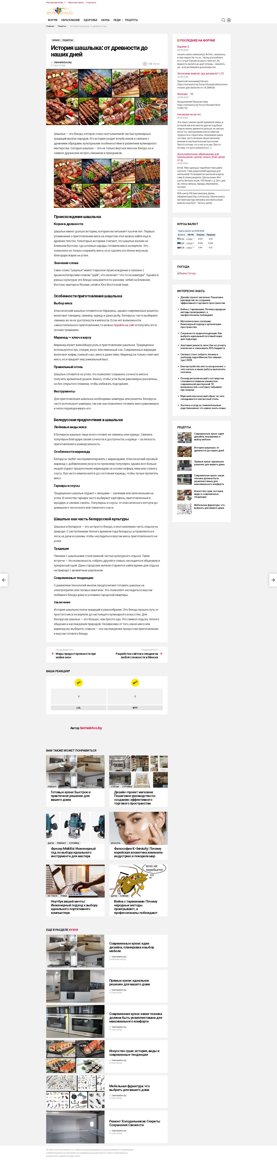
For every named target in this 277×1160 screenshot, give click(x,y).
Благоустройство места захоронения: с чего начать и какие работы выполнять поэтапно (203, 369)
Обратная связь (76, 2)
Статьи (115, 786)
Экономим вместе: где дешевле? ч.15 (200, 73)
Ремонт (52, 786)
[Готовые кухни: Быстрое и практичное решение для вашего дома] (75, 771)
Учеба (63, 895)
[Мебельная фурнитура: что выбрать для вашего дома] (75, 1091)
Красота (115, 843)
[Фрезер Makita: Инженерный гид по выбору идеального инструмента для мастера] (75, 828)
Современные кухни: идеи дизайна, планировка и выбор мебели (131, 947)
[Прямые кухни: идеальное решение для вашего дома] (75, 986)
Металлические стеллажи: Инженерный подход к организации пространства (200, 324)
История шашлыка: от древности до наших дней (209, 449)
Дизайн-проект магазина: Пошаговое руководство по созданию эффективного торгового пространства (134, 798)
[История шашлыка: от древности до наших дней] (184, 451)
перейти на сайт (124, 325)
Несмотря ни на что (189, 114)
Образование (70, 20)
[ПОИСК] (223, 20)
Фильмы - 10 (185, 94)
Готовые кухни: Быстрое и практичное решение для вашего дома (70, 796)
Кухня (73, 930)
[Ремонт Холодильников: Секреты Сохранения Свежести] (75, 1127)
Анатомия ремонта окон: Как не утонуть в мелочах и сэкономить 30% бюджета (203, 347)
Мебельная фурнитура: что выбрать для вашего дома (129, 1088)
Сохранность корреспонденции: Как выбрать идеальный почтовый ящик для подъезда (201, 336)
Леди (117, 20)
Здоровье (90, 20)
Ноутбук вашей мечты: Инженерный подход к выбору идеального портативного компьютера (74, 907)
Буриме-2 (183, 46)
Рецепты (131, 20)
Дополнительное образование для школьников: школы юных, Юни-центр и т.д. (201, 157)
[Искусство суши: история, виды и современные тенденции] (75, 1056)
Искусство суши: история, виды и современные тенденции (134, 1053)
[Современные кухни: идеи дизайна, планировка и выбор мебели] (75, 951)
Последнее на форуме (197, 40)
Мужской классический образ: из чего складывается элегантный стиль (202, 397)
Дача (51, 843)
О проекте (91, 2)
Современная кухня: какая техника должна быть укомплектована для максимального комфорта (135, 1017)
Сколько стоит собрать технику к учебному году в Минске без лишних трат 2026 (201, 357)
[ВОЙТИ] (229, 20)
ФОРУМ (52, 20)
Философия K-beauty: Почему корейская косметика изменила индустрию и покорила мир (138, 852)
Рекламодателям (54, 2)
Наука (105, 20)
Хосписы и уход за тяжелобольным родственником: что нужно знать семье (203, 407)
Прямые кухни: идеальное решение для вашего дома (129, 982)
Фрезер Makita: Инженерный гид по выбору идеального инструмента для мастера (73, 852)
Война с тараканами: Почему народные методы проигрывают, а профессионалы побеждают (136, 907)
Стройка (127, 786)
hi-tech (52, 895)
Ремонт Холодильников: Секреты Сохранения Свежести (134, 1123)
